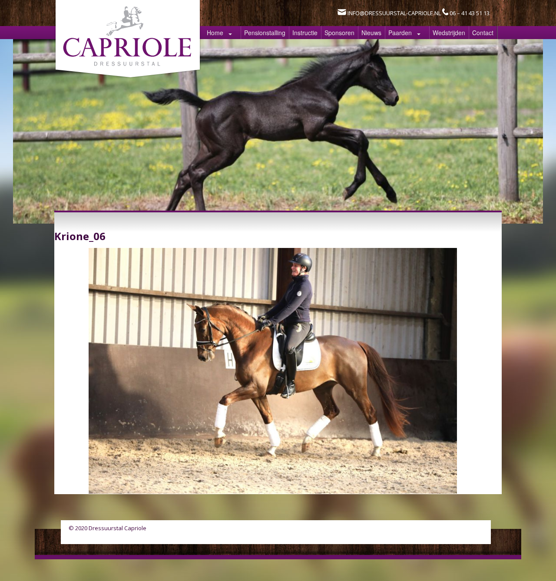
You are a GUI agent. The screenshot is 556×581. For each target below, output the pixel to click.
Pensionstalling (264, 32)
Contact (482, 32)
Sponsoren (339, 32)
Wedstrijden (449, 32)
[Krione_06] (273, 491)
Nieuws (371, 32)
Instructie (305, 32)
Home (215, 32)
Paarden (400, 32)
